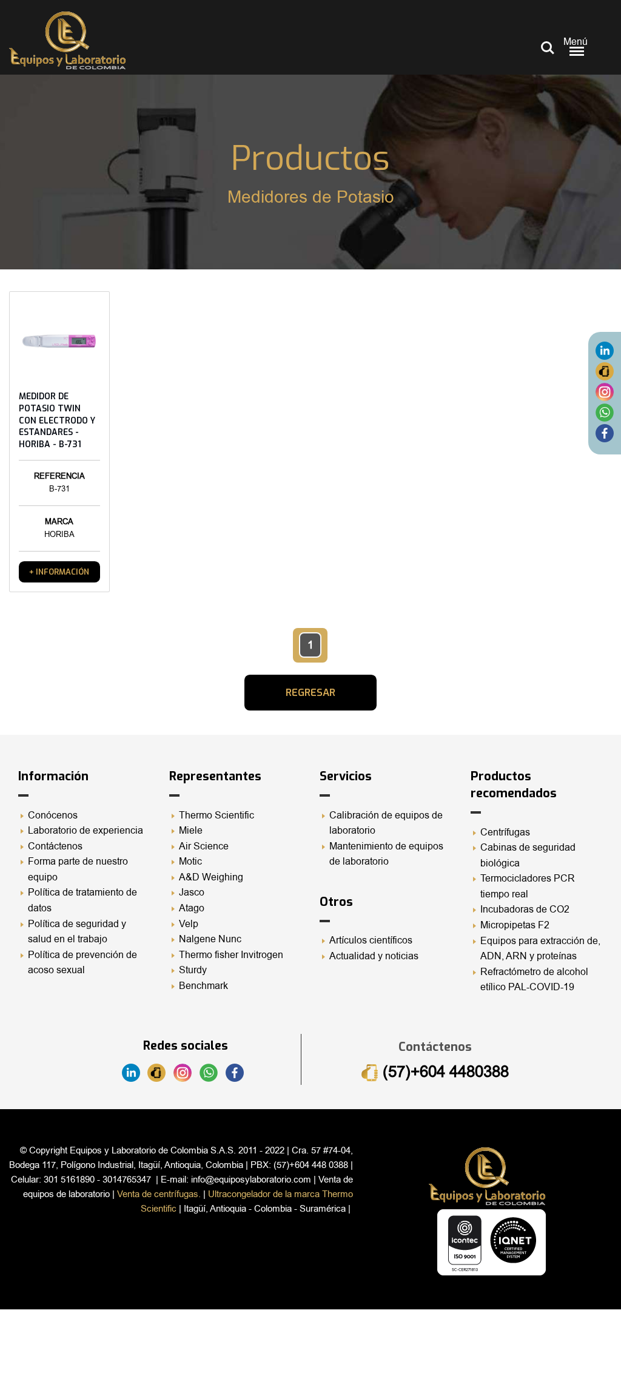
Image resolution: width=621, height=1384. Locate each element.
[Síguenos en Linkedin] (605, 350)
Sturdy (193, 970)
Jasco (191, 892)
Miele (191, 830)
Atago (191, 908)
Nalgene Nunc (210, 939)
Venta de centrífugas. (159, 1194)
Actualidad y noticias (373, 956)
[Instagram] (605, 392)
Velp (188, 924)
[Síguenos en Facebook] (605, 433)
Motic (190, 861)
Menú (575, 42)
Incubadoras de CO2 (524, 909)
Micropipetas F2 (514, 925)
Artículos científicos (370, 940)
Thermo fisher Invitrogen (231, 955)
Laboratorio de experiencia (85, 830)
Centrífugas (505, 832)
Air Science (204, 846)
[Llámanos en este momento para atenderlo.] (605, 371)
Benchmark (203, 986)
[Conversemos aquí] (605, 412)
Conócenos (53, 815)
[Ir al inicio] (67, 40)
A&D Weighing (211, 877)
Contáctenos (55, 846)
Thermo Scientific (216, 815)
